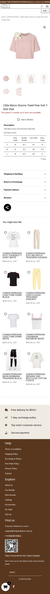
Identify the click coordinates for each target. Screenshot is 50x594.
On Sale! (8, 509)
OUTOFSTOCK (13, 17)
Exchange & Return (13, 459)
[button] (44, 27)
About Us (9, 485)
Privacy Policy (11, 468)
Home (3, 17)
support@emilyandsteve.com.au (18, 531)
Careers (8, 473)
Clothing (8, 500)
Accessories (10, 504)
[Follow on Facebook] (13, 586)
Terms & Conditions (13, 449)
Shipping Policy (11, 454)
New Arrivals (10, 495)
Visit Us (8, 514)
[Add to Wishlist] (6, 232)
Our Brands (10, 490)
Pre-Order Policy (12, 464)
